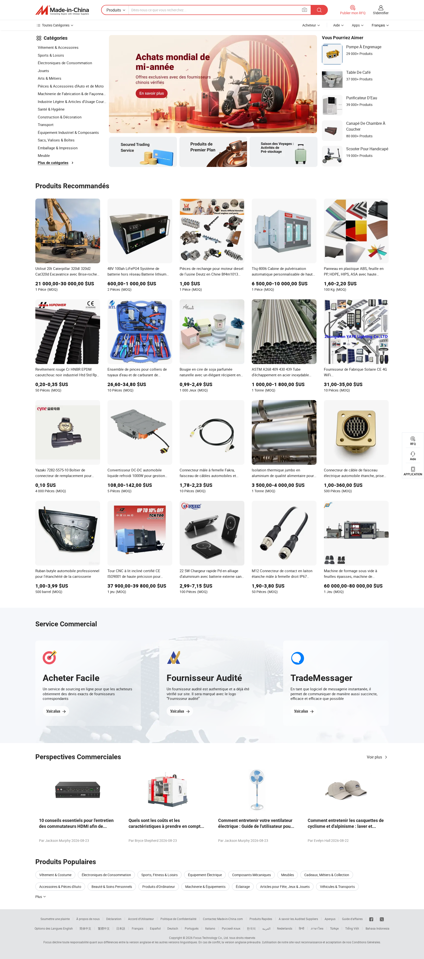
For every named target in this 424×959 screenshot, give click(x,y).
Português (192, 928)
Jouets (43, 70)
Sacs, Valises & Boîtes (56, 140)
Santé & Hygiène (51, 109)
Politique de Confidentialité (178, 919)
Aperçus (330, 919)
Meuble (44, 155)
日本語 (120, 928)
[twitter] (382, 919)
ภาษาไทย (317, 928)
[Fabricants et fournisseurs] (62, 10)
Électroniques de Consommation (65, 62)
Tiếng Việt (352, 928)
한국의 (251, 928)
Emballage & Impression (58, 147)
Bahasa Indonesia (377, 928)
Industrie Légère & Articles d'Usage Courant (72, 101)
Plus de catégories (53, 163)
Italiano (210, 928)
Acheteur (309, 25)
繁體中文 (104, 928)
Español (155, 928)
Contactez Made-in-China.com (223, 919)
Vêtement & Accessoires (58, 47)
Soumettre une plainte (55, 919)
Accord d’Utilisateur (141, 919)
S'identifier (381, 13)
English (68, 928)
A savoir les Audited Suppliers (298, 919)
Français (137, 928)
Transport (45, 124)
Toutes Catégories (55, 25)
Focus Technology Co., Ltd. (211, 938)
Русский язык (231, 928)
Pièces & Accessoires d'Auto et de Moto (71, 86)
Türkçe (334, 928)
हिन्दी (301, 928)
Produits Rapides (261, 919)
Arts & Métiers (49, 78)
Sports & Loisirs (51, 55)
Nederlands (284, 928)
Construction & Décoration (59, 116)
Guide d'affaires (352, 919)
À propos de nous (88, 919)
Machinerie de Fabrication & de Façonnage (72, 93)
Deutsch (172, 928)
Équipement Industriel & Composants (68, 132)
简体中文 (85, 928)
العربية (266, 928)
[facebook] (371, 919)
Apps (356, 25)
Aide (336, 25)
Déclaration (113, 919)
